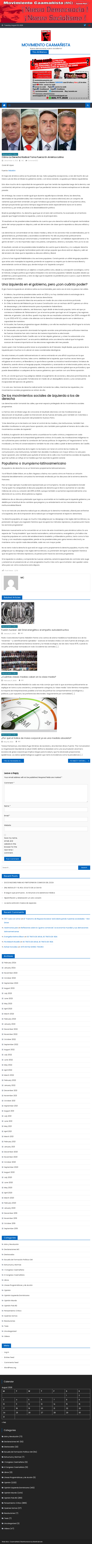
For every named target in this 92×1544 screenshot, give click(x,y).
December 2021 (10, 1090)
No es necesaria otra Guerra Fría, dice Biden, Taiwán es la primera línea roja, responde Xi (14, 761)
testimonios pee (11, 928)
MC (22, 160)
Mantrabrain (38, 1542)
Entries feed (9, 1357)
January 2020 (9, 1208)
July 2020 (8, 1177)
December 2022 (11, 1029)
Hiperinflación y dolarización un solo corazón (22, 898)
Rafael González (11, 947)
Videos (7, 1336)
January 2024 (10, 968)
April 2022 (8, 1070)
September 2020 (11, 1167)
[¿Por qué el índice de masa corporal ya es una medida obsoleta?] (45, 715)
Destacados (9, 1254)
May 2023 (8, 1003)
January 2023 (9, 1024)
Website (7, 825)
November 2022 (10, 1034)
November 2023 (10, 973)
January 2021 (9, 1147)
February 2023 (10, 1019)
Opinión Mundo (10, 1300)
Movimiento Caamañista (46, 45)
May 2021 (8, 1126)
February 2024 (10, 962)
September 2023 (11, 983)
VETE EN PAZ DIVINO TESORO (32, 947)
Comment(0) (33, 160)
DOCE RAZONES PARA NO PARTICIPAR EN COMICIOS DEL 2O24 (29, 882)
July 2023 (8, 993)
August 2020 (9, 1172)
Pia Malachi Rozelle (12, 942)
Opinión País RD (10, 1305)
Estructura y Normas (12, 1265)
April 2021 (8, 1131)
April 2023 (8, 1008)
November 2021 (10, 1095)
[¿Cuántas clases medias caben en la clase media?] (45, 661)
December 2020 (11, 1152)
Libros (6, 1280)
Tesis (6, 1326)
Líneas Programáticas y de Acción (18, 1285)
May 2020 (8, 1187)
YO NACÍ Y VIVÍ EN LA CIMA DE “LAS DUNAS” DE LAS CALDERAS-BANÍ (80, 761)
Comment (9, 783)
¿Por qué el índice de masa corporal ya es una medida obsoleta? (36, 738)
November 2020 (10, 1157)
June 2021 (8, 1121)
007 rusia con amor (12, 919)
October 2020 (10, 1162)
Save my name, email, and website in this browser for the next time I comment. (10, 845)
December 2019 (10, 1213)
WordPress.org (10, 1367)
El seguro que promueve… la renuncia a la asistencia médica (29, 893)
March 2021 (8, 1136)
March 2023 (9, 1014)
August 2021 (9, 1111)
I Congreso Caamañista (14, 1270)
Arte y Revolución (11, 1244)
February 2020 (10, 1203)
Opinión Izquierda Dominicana (16, 1295)
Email (7, 815)
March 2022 (9, 1075)
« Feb (4, 1422)
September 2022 (11, 1044)
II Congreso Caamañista (14, 1275)
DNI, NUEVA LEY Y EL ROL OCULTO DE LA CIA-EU (23, 887)
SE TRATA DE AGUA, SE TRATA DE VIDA (42, 936)
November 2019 (10, 1218)
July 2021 (7, 1116)
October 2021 (9, 1101)
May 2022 (8, 1065)
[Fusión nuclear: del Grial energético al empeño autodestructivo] (45, 613)
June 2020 (8, 1182)
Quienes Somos (10, 1316)
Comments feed (11, 1362)
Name (7, 806)
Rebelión (12, 170)
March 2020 (9, 1198)
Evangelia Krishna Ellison (14, 936)
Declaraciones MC (11, 1249)
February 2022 (10, 1080)
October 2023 (10, 978)
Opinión (7, 1290)
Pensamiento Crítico (10, 154)
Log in (6, 1352)
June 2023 (8, 998)
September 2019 (11, 1228)
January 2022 (9, 1085)
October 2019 (9, 1223)
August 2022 (9, 1049)
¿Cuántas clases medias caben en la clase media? (28, 676)
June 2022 (8, 1060)
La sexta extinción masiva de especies (20, 903)
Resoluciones (9, 1321)
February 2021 (9, 1141)
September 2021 (11, 1106)
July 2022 (8, 1055)
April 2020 (8, 1193)
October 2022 (10, 1039)
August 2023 (9, 988)
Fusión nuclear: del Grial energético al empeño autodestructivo (35, 629)
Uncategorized (10, 1331)
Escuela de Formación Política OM (18, 1259)
